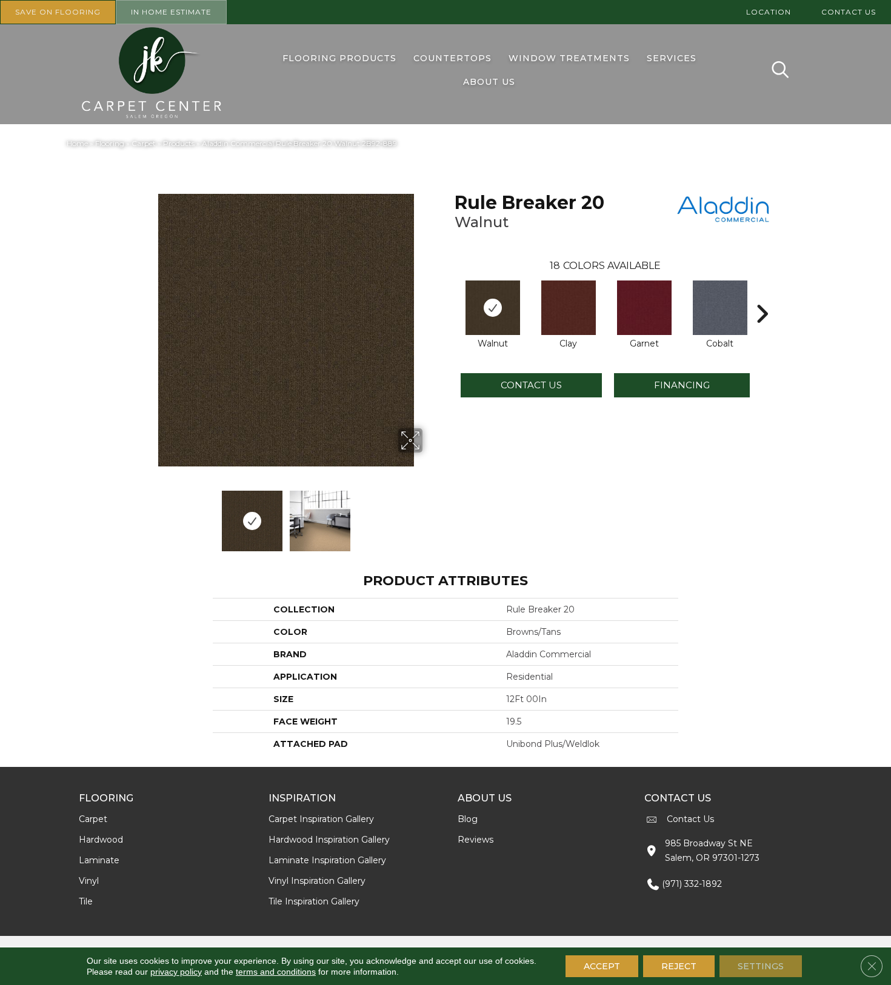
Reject (678, 966)
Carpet (144, 143)
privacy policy (176, 972)
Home (77, 143)
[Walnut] (492, 307)
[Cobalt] (720, 307)
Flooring (109, 143)
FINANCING (682, 385)
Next (430, 515)
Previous (141, 515)
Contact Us (531, 385)
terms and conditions (276, 972)
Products (179, 143)
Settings (761, 966)
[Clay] (568, 307)
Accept (602, 966)
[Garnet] (644, 307)
